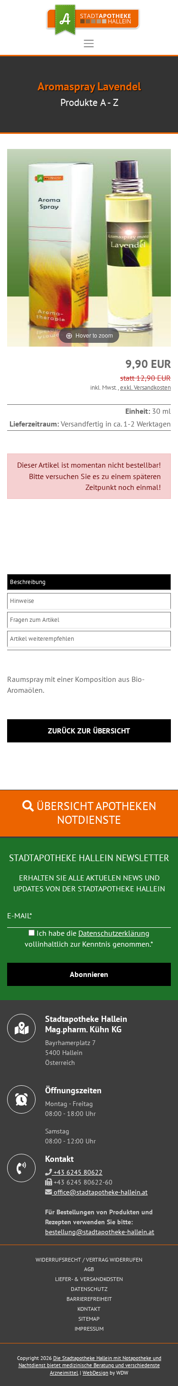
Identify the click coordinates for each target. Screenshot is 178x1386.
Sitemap (89, 1318)
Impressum (89, 1328)
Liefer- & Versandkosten (89, 1278)
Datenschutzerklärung (114, 933)
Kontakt (89, 1308)
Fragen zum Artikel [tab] (34, 620)
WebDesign (95, 1372)
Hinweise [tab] (22, 601)
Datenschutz (89, 1288)
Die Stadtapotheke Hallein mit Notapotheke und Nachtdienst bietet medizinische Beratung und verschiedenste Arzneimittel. (90, 1365)
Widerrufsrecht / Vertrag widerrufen (89, 1259)
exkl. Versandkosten (145, 388)
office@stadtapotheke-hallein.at (100, 1191)
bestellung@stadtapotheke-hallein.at (99, 1231)
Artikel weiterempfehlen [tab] (42, 639)
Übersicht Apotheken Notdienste (95, 813)
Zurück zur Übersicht (89, 730)
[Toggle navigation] (89, 43)
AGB (89, 1269)
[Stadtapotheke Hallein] (89, 20)
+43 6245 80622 (77, 1172)
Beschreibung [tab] (28, 582)
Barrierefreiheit (89, 1298)
